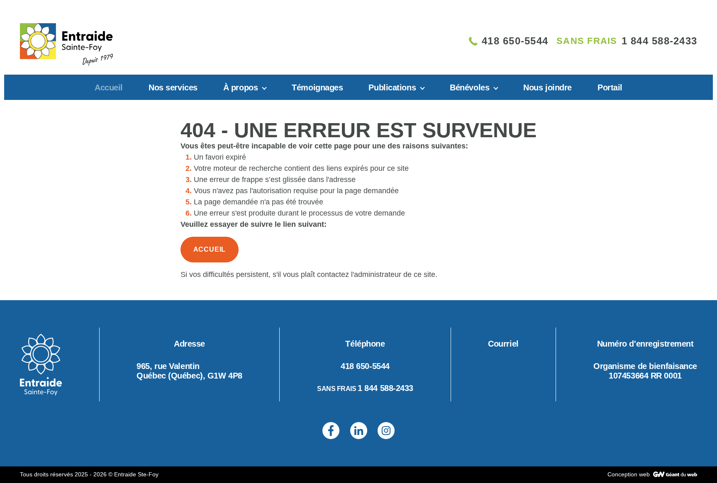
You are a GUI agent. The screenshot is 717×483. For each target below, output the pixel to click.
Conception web (629, 474)
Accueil (109, 87)
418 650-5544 (365, 366)
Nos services (173, 87)
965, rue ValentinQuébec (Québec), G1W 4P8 (189, 371)
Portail (610, 87)
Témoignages (317, 87)
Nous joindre (547, 87)
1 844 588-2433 (385, 388)
